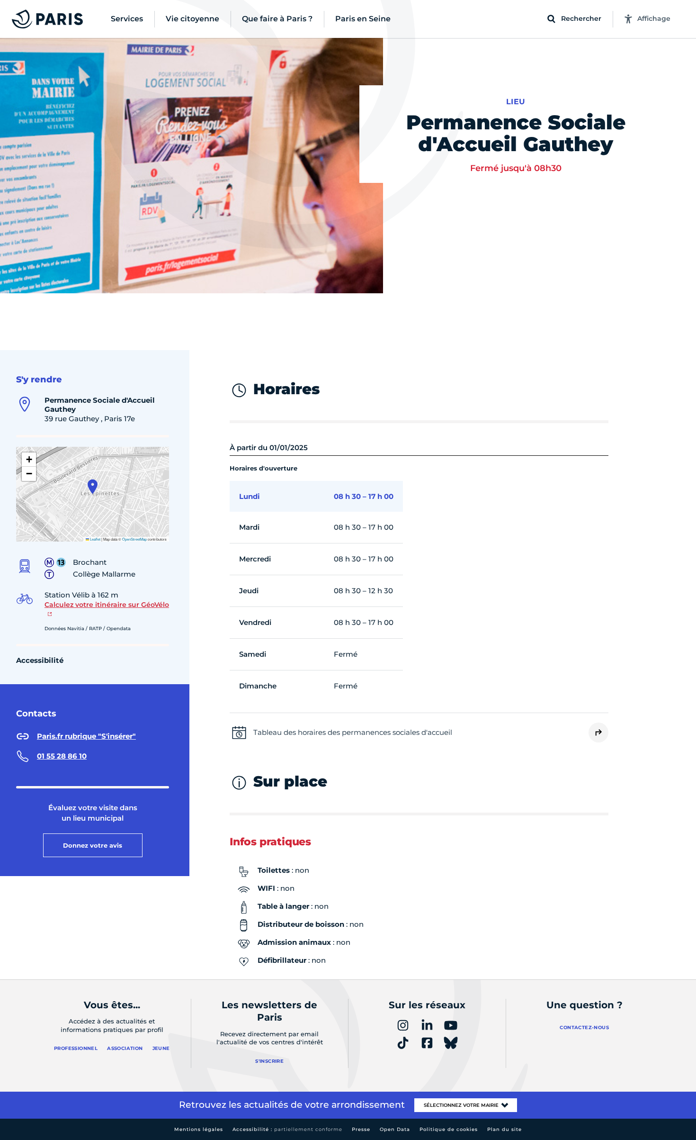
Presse (361, 1129)
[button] (93, 486)
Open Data (395, 1129)
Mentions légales (198, 1129)
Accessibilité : (287, 1129)
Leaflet (94, 539)
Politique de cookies (448, 1129)
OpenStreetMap (134, 539)
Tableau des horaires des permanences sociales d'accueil (352, 732)
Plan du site (504, 1129)
